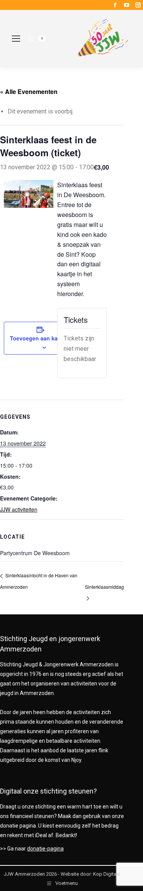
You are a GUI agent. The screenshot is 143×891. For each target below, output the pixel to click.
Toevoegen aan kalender (42, 338)
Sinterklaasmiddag (104, 586)
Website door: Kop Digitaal (90, 874)
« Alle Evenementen (29, 91)
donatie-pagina (45, 849)
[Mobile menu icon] (16, 38)
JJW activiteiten (18, 509)
